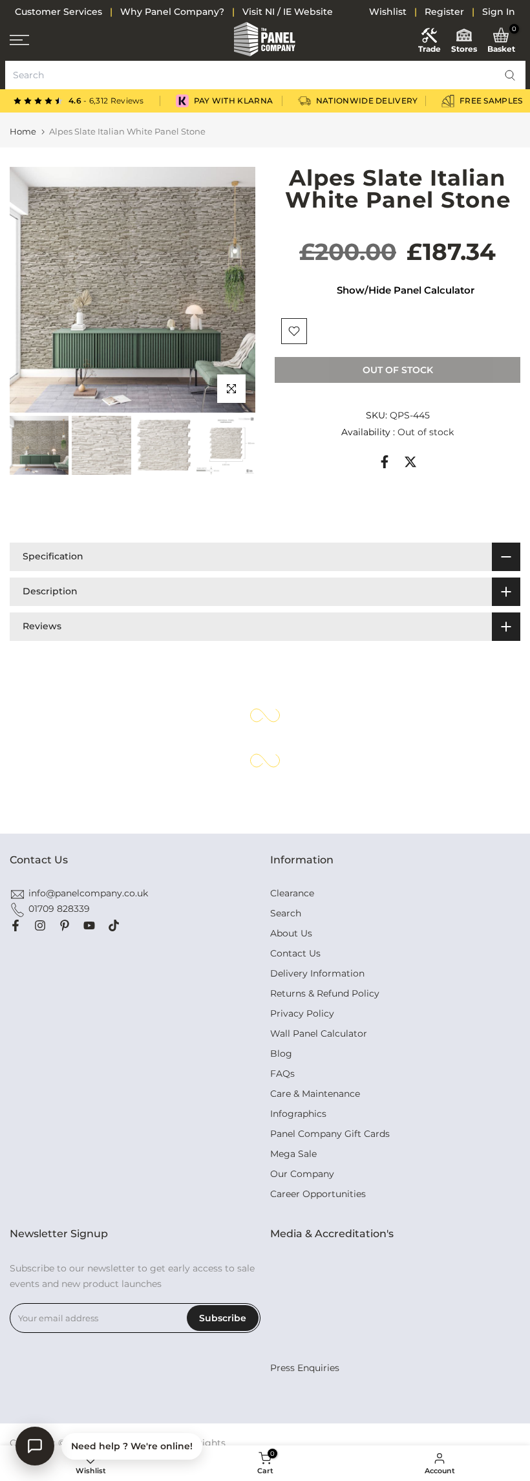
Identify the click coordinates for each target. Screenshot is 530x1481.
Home (23, 131)
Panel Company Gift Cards (330, 1134)
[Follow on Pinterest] (64, 925)
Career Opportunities (318, 1194)
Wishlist (388, 11)
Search (285, 913)
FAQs (282, 1073)
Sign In (498, 11)
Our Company (302, 1174)
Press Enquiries (304, 1368)
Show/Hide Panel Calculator (405, 290)
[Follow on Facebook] (15, 925)
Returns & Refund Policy (324, 993)
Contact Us (295, 953)
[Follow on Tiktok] (114, 925)
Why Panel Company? (172, 11)
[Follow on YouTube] (89, 925)
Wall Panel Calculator (318, 1033)
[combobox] (265, 75)
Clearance (292, 893)
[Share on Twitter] (410, 461)
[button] (509, 75)
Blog (281, 1053)
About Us (291, 933)
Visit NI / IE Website (287, 11)
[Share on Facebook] (384, 461)
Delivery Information (317, 973)
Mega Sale (293, 1154)
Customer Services (58, 11)
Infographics (298, 1113)
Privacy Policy (302, 1013)
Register (444, 11)
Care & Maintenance (315, 1093)
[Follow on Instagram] (40, 925)
